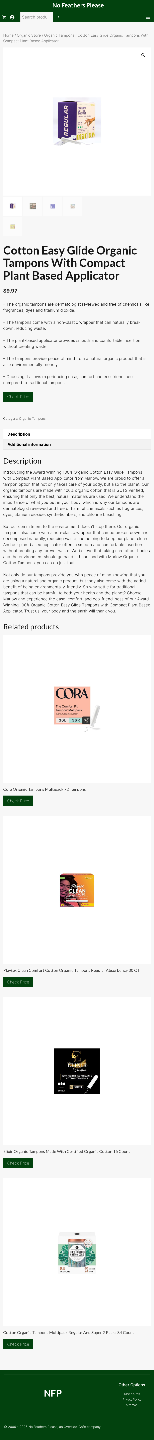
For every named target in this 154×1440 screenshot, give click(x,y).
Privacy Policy (132, 1399)
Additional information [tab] (29, 444)
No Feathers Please (78, 5)
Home (8, 35)
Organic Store (29, 35)
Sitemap (132, 1405)
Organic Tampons (59, 35)
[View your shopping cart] (4, 17)
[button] (143, 55)
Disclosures (132, 1394)
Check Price (18, 396)
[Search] (59, 17)
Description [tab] (18, 434)
